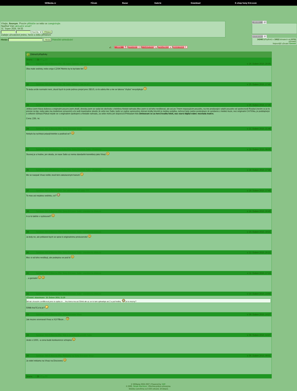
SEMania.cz (50, 3)
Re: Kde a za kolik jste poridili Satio (75, 335)
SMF (164, 384)
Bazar (125, 3)
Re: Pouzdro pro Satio (69, 105)
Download (195, 3)
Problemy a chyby (58, 149)
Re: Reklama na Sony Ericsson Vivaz (76, 356)
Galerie (157, 3)
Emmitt (292, 43)
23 (46, 59)
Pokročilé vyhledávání (62, 40)
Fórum (93, 3)
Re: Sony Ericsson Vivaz (70, 129)
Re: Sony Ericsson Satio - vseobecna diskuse (80, 211)
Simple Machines (140, 386)
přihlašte (31, 23)
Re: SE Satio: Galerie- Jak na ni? (74, 64)
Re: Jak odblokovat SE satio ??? (74, 190)
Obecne (53, 64)
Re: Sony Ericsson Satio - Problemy (84, 149)
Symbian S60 (42, 64)
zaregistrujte (54, 23)
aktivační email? (23, 26)
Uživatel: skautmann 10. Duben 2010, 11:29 (45, 297)
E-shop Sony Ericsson (245, 3)
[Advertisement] (148, 13)
